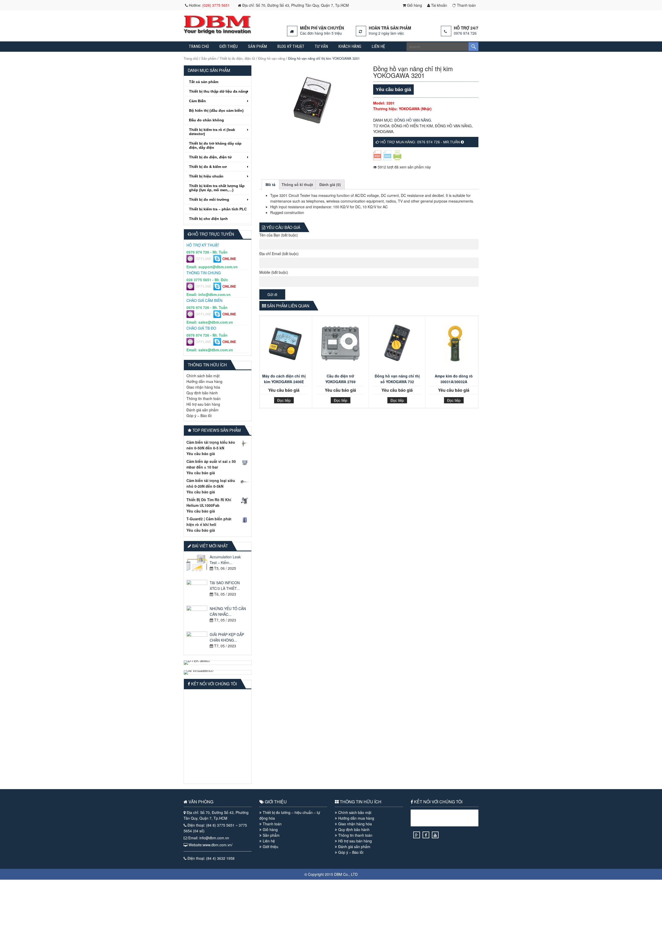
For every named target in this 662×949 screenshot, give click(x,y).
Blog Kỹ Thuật (290, 46)
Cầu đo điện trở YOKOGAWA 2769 (340, 378)
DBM (338, 874)
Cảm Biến (197, 101)
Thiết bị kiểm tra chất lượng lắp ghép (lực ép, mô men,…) (217, 188)
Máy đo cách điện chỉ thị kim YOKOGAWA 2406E (284, 378)
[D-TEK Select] (217, 663)
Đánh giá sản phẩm (202, 409)
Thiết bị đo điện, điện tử (237, 58)
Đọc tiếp (284, 400)
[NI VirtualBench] (217, 672)
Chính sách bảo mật (203, 375)
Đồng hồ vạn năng (271, 58)
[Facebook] (426, 834)
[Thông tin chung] (199, 288)
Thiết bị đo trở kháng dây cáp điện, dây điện (215, 145)
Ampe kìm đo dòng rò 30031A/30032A (454, 378)
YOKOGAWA (383, 131)
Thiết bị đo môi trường (209, 199)
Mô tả (270, 184)
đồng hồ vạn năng (453, 125)
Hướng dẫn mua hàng (204, 381)
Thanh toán (466, 5)
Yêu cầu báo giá (200, 453)
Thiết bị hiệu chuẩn (206, 176)
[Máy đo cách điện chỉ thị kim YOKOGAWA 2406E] (284, 346)
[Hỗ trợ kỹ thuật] (199, 261)
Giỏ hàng (414, 5)
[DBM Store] (217, 32)
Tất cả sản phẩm (203, 82)
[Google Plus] (416, 834)
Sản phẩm (257, 46)
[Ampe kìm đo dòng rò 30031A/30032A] (454, 346)
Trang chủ (199, 46)
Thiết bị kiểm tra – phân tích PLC (218, 209)
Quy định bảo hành (202, 392)
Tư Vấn (321, 46)
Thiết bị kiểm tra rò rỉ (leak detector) (212, 132)
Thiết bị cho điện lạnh (208, 219)
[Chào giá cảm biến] (199, 316)
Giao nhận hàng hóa (203, 387)
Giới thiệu (228, 46)
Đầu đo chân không (206, 120)
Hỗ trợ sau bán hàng (203, 404)
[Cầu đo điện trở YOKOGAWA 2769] (340, 346)
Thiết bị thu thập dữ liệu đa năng (218, 91)
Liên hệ (378, 46)
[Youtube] (435, 834)
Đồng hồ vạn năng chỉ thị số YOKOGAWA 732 (397, 378)
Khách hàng (349, 46)
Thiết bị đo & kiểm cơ (208, 167)
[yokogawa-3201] (312, 100)
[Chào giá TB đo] (199, 344)
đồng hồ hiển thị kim (412, 125)
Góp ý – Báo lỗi (199, 415)
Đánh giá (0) (330, 184)
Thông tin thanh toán (203, 398)
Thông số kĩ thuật (297, 184)
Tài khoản (438, 5)
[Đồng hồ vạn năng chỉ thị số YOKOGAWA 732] (397, 346)
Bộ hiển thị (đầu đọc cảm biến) (216, 110)
